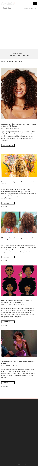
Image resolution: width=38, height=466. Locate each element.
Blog (2, 128)
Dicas (3, 365)
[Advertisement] (19, 29)
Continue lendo (7, 145)
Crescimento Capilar (7, 242)
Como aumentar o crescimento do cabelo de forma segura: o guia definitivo (16, 301)
